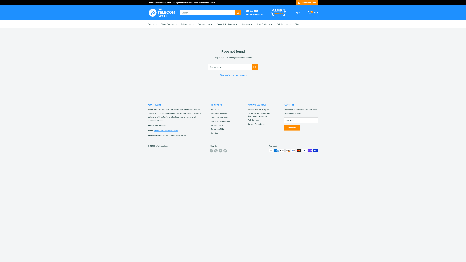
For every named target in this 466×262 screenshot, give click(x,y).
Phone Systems (167, 24)
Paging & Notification (226, 24)
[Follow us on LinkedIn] (225, 150)
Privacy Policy (217, 125)
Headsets (246, 24)
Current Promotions (256, 124)
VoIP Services (282, 24)
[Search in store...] (255, 67)
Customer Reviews (219, 113)
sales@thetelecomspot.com (166, 130)
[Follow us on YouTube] (220, 150)
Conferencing (204, 24)
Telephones (186, 24)
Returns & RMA (217, 129)
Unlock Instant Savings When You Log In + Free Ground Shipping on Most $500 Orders (181, 2)
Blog (297, 24)
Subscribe (292, 127)
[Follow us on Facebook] (211, 150)
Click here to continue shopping (233, 75)
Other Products (263, 24)
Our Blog (214, 133)
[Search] (238, 12)
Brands (151, 24)
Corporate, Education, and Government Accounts (259, 114)
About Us (215, 109)
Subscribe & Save (309, 2)
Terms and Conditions (220, 121)
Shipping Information (220, 117)
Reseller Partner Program (258, 109)
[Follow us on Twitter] (216, 150)
